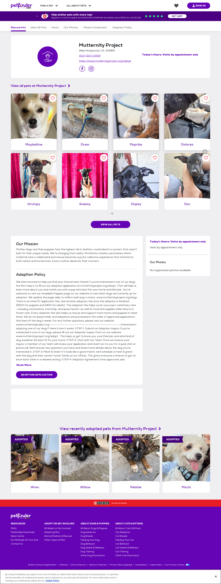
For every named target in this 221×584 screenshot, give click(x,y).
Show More (24, 365)
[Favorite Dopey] (155, 158)
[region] (110, 577)
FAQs (14, 528)
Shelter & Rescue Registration (42, 564)
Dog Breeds (87, 536)
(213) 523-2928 (89, 55)
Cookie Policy (156, 564)
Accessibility (141, 564)
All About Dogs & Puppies (94, 528)
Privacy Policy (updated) (121, 564)
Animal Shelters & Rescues (58, 536)
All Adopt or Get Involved (57, 528)
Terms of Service (78, 564)
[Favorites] (176, 5)
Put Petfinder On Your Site (24, 540)
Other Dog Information (93, 555)
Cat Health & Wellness (126, 547)
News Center (17, 536)
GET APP (177, 16)
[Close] (215, 576)
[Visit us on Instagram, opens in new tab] (91, 68)
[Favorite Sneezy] (104, 158)
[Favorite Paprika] (155, 98)
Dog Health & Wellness (92, 547)
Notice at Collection (98, 564)
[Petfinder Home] (21, 5)
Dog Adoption (88, 532)
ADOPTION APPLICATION (36, 374)
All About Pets (76, 5)
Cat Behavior (122, 543)
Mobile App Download (22, 532)
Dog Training (87, 551)
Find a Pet (46, 5)
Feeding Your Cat (124, 540)
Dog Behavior (88, 543)
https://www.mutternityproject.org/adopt (105, 61)
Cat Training (121, 551)
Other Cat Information (127, 555)
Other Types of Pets (54, 540)
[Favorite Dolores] (206, 98)
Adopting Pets (52, 532)
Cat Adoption (122, 532)
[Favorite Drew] (104, 98)
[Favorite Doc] (206, 158)
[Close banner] (37, 16)
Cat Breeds (121, 536)
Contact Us (17, 543)
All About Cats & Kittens (128, 528)
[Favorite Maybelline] (53, 98)
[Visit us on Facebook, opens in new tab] (82, 68)
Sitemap (63, 564)
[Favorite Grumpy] (53, 158)
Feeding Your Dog (90, 540)
